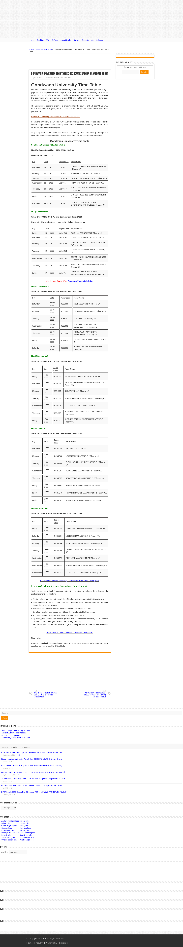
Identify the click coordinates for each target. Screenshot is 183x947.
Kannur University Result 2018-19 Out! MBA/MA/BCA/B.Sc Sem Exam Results (33, 772)
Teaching (40, 40)
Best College (6, 730)
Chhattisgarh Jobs (9, 826)
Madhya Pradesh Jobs (10, 833)
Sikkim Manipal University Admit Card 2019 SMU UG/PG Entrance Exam (31, 759)
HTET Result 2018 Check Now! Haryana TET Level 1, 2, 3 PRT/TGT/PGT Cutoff (33, 792)
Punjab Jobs (6, 835)
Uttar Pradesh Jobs (9, 840)
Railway (76, 40)
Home (32, 40)
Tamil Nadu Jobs (8, 837)
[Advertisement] (57, 61)
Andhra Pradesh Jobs (10, 821)
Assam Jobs (24, 821)
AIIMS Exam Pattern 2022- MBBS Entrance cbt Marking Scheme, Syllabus (95, 694)
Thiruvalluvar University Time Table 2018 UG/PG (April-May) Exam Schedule (33, 779)
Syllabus (99, 40)
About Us (39, 943)
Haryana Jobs (25, 828)
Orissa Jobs (24, 823)
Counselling (6, 738)
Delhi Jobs (24, 826)
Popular (14, 747)
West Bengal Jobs (27, 840)
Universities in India (21, 738)
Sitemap (30, 943)
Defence (55, 40)
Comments (25, 747)
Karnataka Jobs (7, 830)
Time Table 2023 (65, 78)
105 (19, 755)
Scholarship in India (21, 730)
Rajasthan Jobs (26, 835)
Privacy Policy (51, 943)
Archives (4, 852)
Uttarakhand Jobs (27, 837)
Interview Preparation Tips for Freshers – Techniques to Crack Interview (31, 752)
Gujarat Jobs (6, 828)
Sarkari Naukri (66, 40)
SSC (47, 40)
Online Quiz (6, 735)
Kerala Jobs (24, 830)
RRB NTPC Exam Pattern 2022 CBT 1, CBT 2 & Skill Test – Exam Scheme (45, 694)
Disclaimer (63, 943)
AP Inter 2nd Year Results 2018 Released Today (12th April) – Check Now (31, 785)
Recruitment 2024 (43, 49)
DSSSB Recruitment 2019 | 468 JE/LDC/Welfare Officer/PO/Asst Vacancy (31, 765)
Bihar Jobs (5, 823)
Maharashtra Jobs (27, 833)
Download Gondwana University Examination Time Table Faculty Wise (69, 581)
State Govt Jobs (88, 40)
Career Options (19, 733)
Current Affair (7, 733)
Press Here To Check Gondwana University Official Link (70, 633)
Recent (5, 747)
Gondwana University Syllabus (80, 281)
